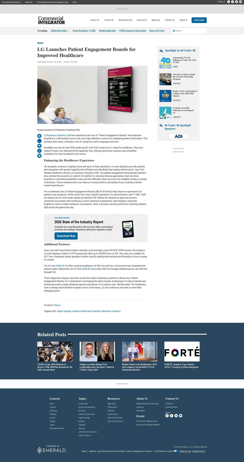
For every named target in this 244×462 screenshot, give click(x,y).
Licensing (139, 407)
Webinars (111, 411)
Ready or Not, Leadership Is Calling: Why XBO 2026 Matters (185, 93)
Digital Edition (113, 414)
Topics (107, 20)
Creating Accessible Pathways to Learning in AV (183, 110)
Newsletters (140, 411)
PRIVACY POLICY (198, 451)
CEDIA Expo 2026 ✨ (60, 31)
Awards (52, 418)
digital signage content (68, 311)
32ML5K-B (87, 269)
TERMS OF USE (185, 451)
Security (82, 428)
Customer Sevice (171, 407)
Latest (93, 20)
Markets (82, 421)
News (40, 43)
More (182, 20)
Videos (52, 425)
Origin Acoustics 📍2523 (84, 31)
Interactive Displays (111, 311)
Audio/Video (83, 404)
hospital (96, 311)
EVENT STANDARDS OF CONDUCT (139, 451)
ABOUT (84, 451)
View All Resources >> (116, 421)
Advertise (28, 2)
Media (155, 20)
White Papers (112, 407)
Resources (124, 20)
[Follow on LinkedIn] (236, 1)
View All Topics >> (85, 435)
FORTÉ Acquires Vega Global (132, 31)
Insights (177, 83)
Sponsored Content (57, 428)
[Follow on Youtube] (240, 1)
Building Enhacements (87, 407)
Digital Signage (84, 418)
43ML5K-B (61, 265)
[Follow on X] (228, 1)
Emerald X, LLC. (186, 447)
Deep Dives (112, 404)
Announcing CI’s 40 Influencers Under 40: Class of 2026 (184, 60)
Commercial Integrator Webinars (148, 425)
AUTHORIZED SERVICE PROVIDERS (111, 451)
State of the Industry (115, 418)
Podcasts (53, 414)
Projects (142, 20)
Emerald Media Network (11, 2)
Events (168, 20)
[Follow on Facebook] (232, 1)
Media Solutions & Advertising (147, 404)
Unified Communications (88, 432)
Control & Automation (87, 414)
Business (82, 411)
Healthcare (85, 311)
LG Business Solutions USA (57, 135)
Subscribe (199, 20)
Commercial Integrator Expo (146, 421)
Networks (82, 425)
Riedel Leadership (107, 31)
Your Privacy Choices (163, 451)
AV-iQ (75, 2)
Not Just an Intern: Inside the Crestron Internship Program (184, 77)
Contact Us (169, 404)
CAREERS (92, 451)
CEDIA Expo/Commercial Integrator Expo (52, 2)
